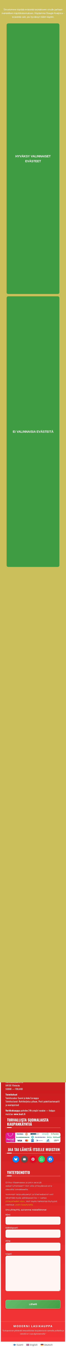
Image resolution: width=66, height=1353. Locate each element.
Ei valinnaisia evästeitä (33, 431)
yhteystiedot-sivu (15, 1201)
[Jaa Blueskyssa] (15, 1159)
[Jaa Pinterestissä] (33, 1159)
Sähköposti (12, 1228)
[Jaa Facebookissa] (50, 1159)
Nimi (8, 1215)
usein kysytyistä (24, 1205)
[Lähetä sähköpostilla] (24, 1159)
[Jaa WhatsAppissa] (41, 1159)
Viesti (9, 1254)
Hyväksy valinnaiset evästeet (33, 159)
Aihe (8, 1241)
